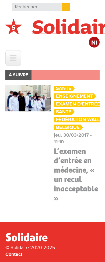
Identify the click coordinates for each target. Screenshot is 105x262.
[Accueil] (28, 240)
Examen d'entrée (78, 104)
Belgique (68, 127)
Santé (63, 88)
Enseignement (74, 96)
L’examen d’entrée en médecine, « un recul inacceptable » (76, 174)
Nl (94, 42)
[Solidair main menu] (13, 58)
